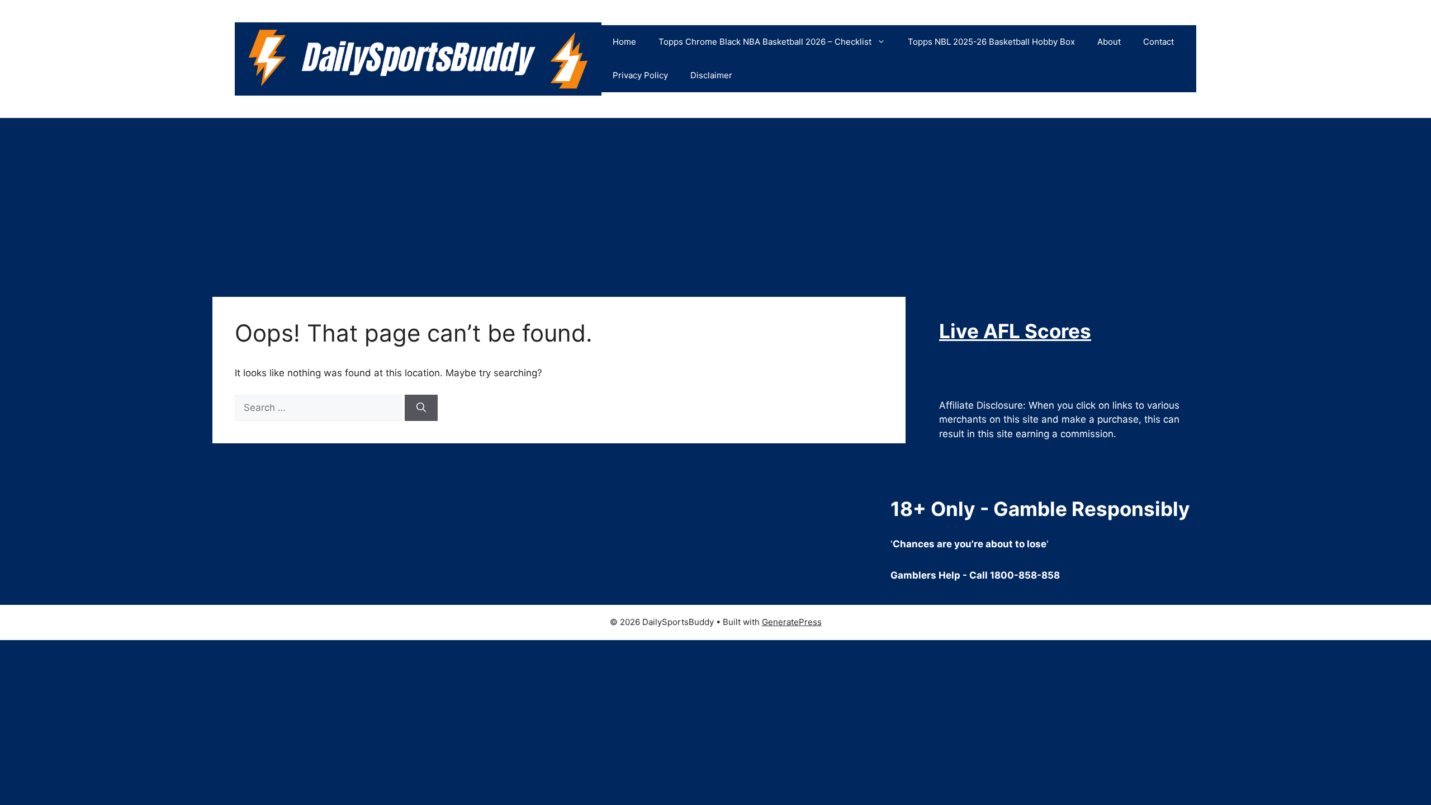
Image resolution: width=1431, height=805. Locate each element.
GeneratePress (792, 622)
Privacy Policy (640, 75)
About (1109, 41)
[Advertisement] (715, 202)
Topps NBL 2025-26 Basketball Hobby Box (991, 41)
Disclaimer (711, 75)
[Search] (421, 408)
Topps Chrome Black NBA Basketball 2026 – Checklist (764, 41)
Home (624, 41)
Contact (1158, 41)
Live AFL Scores (1015, 331)
